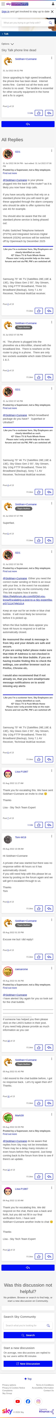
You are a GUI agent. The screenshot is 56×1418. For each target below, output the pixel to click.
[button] (51, 57)
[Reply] (49, 113)
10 (8, 1041)
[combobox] (25, 22)
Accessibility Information (43, 1388)
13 (8, 1250)
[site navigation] (3, 4)
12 (8, 1170)
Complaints (7, 1390)
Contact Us (49, 1390)
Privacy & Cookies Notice (13, 1388)
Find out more (10, 173)
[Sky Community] (17, 4)
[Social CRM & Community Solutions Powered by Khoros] (46, 1411)
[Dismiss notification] (52, 11)
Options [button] (5, 44)
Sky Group (7, 1393)
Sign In (52, 4)
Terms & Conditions (45, 1385)
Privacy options (9, 1385)
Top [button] (29, 1378)
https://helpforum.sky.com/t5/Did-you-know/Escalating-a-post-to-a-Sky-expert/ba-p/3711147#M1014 (28, 600)
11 (8, 1096)
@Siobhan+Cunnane (15, 180)
